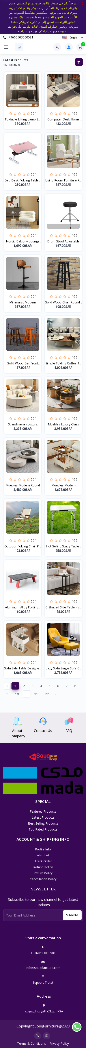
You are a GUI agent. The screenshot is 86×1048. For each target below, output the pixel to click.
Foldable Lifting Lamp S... (22, 119)
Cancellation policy (43, 879)
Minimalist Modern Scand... (22, 302)
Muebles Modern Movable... (63, 485)
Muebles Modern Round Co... (23, 485)
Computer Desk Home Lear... (63, 119)
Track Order (43, 861)
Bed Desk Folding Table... (23, 180)
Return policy (43, 873)
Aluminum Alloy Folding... (22, 607)
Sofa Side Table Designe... (22, 668)
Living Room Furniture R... (63, 180)
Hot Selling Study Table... (63, 546)
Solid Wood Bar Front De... (22, 363)
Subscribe (72, 915)
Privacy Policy (59, 1043)
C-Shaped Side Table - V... (63, 607)
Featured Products (43, 811)
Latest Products (43, 817)
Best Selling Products (43, 823)
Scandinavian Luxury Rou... (22, 424)
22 (47, 694)
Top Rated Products (43, 829)
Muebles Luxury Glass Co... (63, 424)
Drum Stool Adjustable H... (63, 241)
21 (36, 694)
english (74, 37)
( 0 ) (33, 113)
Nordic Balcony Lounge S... (22, 241)
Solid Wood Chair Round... (63, 302)
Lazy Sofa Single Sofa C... (63, 668)
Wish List (43, 855)
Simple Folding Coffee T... (63, 363)
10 (17, 694)
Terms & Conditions (31, 1043)
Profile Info (43, 849)
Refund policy (43, 867)
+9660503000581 (20, 37)
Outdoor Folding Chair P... (22, 546)
